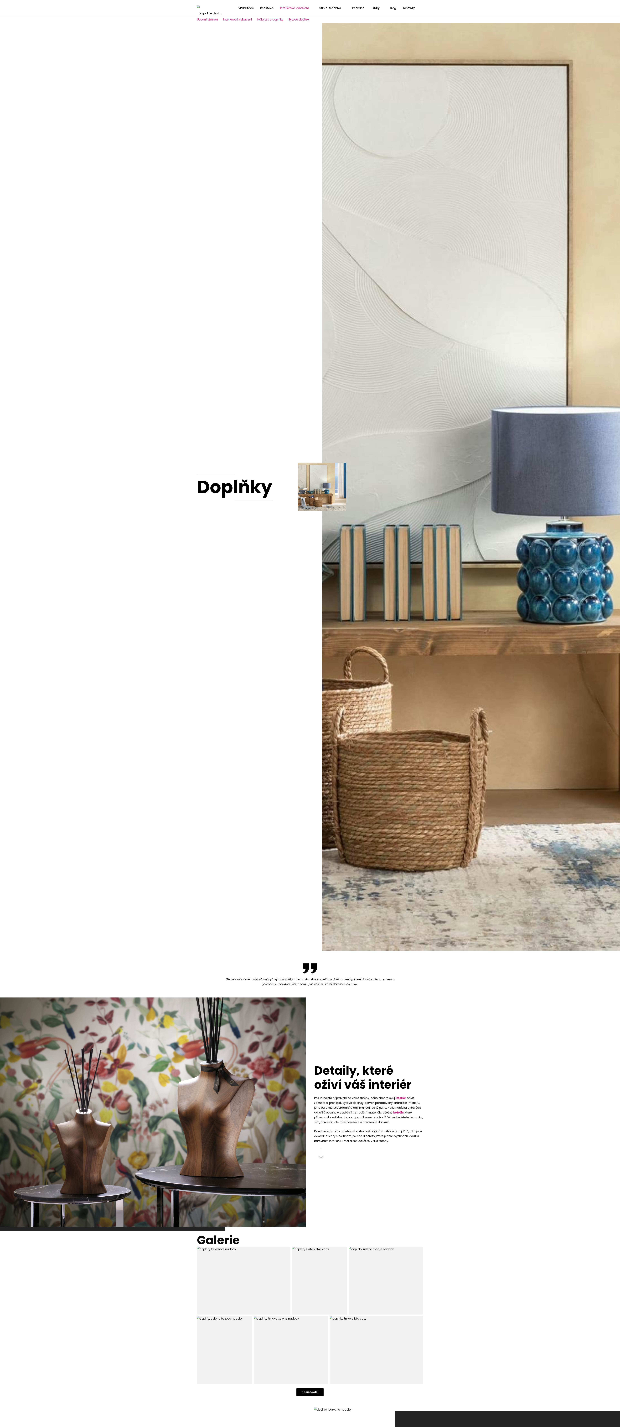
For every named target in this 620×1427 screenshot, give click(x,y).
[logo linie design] (209, 8)
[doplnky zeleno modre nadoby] (386, 1281)
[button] (421, 8)
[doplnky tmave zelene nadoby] (291, 1350)
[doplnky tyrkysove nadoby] (243, 1281)
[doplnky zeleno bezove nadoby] (224, 1350)
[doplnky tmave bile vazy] (376, 1350)
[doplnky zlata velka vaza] (319, 1281)
